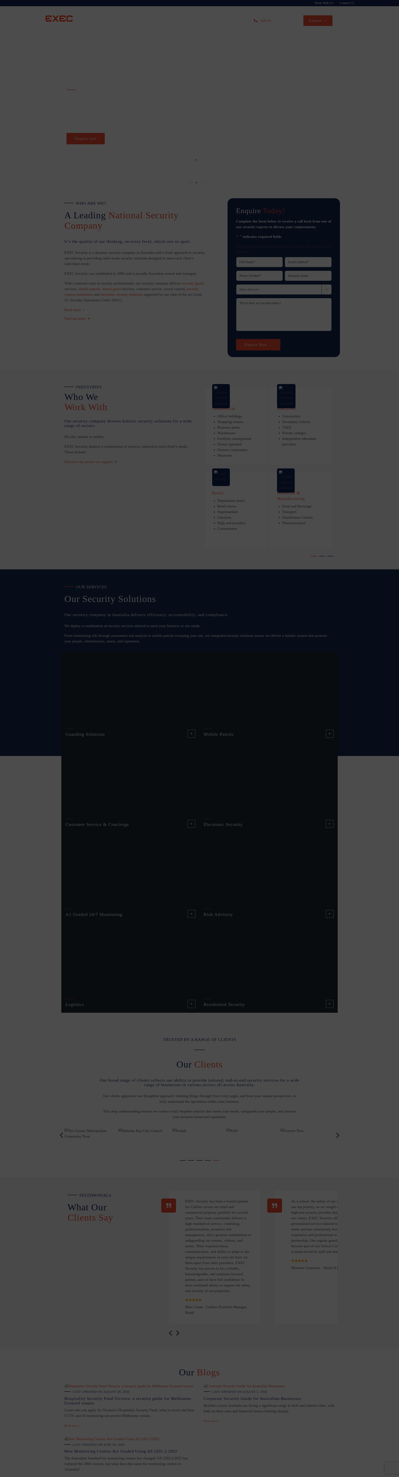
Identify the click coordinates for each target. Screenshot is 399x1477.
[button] (262, 327)
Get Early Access (160, 308)
